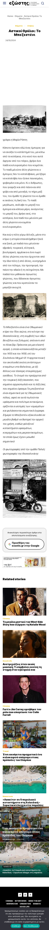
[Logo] (24, 3)
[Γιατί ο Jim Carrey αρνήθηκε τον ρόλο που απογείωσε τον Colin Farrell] (24, 689)
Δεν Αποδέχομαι (31, 926)
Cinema (6, 619)
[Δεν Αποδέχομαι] (45, 918)
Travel (6, 751)
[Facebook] (20, 895)
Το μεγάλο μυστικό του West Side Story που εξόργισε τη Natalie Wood (24, 623)
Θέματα (18, 16)
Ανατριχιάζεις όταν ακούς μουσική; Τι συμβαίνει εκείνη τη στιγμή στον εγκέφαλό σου (22, 667)
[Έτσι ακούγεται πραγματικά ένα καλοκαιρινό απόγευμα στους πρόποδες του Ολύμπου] (24, 734)
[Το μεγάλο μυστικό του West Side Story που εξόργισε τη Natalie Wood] (24, 602)
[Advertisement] (24, 79)
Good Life (7, 661)
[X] (30, 895)
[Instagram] (25, 895)
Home (10, 16)
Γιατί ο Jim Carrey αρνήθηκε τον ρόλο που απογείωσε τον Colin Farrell (22, 712)
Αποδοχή (16, 926)
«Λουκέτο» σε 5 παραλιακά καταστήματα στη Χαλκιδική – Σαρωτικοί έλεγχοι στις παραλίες (23, 802)
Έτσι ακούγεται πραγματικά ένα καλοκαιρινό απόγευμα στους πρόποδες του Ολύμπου (22, 757)
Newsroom (8, 796)
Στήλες (30, 26)
